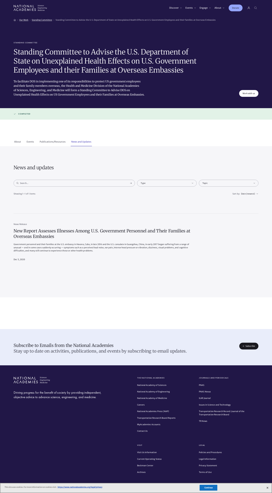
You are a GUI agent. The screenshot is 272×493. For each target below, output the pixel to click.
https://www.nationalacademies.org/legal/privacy (79, 487)
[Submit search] (131, 183)
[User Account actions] (249, 8)
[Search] (255, 8)
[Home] (15, 19)
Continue (208, 487)
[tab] (18, 142)
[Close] (267, 488)
